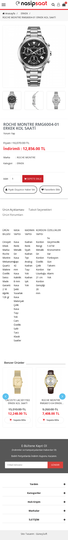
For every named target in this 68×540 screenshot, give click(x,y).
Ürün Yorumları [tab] (12, 215)
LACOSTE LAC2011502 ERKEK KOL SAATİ (17, 401)
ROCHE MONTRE (26, 157)
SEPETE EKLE (33, 178)
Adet (5, 178)
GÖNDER (55, 464)
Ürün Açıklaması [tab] (13, 209)
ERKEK (24, 13)
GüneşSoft (41, 533)
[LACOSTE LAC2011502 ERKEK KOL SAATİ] (17, 382)
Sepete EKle (19, 420)
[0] (64, 4)
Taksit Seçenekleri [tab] (40, 209)
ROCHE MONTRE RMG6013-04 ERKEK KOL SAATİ (51, 403)
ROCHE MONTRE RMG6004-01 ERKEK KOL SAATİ (29, 17)
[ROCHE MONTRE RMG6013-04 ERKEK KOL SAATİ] (51, 382)
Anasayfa (10, 13)
